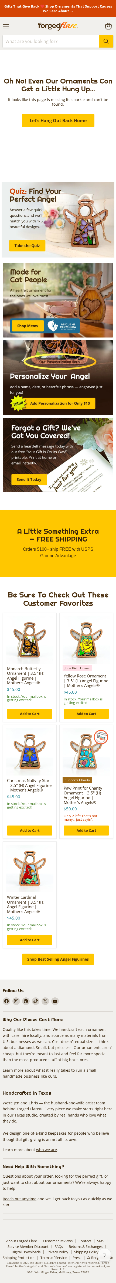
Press (77, 1257)
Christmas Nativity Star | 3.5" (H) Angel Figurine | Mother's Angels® (29, 785)
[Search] (106, 41)
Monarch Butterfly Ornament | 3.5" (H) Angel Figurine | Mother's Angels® (25, 676)
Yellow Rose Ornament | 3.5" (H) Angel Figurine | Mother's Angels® (86, 680)
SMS (100, 1240)
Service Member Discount (28, 1246)
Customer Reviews (58, 1240)
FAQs (58, 1246)
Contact (85, 1240)
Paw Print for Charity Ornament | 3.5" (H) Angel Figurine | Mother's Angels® (83, 795)
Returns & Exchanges (86, 1246)
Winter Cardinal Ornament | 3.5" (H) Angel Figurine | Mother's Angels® (25, 904)
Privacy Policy (57, 1251)
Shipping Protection (19, 1257)
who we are (46, 1149)
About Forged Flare (21, 1240)
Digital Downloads (26, 1251)
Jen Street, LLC (39, 1263)
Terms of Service (53, 1257)
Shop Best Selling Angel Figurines (58, 959)
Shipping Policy (86, 1251)
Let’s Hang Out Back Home (58, 120)
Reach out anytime (19, 1198)
